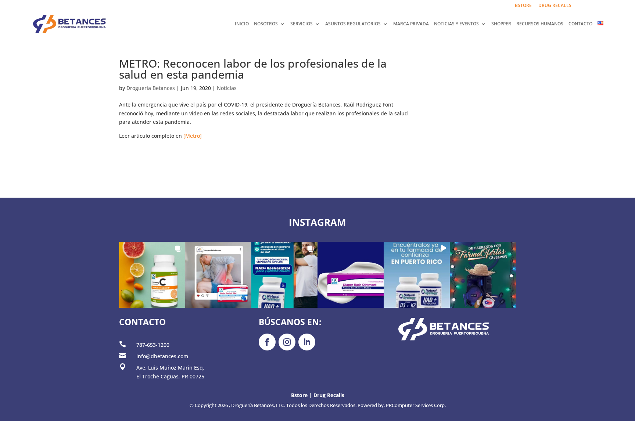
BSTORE (523, 5)
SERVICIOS (301, 24)
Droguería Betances (150, 87)
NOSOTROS (266, 24)
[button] (152, 275)
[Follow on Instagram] (287, 342)
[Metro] (192, 135)
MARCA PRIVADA (411, 24)
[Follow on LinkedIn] (306, 342)
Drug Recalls (328, 395)
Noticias (227, 87)
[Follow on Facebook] (267, 342)
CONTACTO (580, 24)
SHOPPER (501, 24)
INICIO (242, 24)
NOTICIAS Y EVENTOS (456, 24)
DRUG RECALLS (554, 5)
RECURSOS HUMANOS (539, 24)
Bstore (299, 395)
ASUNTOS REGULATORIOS (353, 24)
